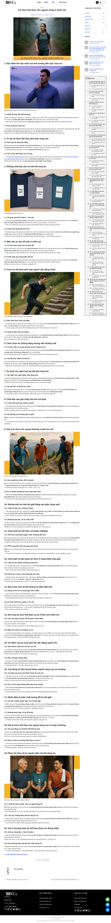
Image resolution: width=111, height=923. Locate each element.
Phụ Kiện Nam (89, 19)
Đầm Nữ (87, 32)
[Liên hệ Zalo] (107, 910)
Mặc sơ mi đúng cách (80, 901)
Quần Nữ (87, 29)
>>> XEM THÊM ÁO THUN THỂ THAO (15, 854)
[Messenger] (107, 905)
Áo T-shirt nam (78, 907)
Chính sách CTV (44, 907)
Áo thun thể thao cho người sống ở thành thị (64, 879)
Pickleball (77, 904)
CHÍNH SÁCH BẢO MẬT (96, 41)
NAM (45, 2)
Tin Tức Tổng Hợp (9, 903)
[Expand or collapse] (105, 78)
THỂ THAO (62, 2)
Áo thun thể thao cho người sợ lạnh (17, 879)
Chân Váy (88, 26)
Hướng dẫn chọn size (80, 898)
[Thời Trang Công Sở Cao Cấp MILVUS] (12, 2)
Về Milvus (7, 897)
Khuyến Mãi (7, 900)
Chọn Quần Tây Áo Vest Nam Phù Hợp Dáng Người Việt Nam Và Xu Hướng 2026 (97, 48)
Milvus (13, 839)
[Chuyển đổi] (106, 13)
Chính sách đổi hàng (45, 904)
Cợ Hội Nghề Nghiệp (10, 906)
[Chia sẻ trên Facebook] (36, 860)
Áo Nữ (87, 22)
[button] (97, 2)
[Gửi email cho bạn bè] (42, 860)
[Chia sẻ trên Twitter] (39, 860)
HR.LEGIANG (50, 14)
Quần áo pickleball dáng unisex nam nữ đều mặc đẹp (97, 56)
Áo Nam (87, 13)
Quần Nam (88, 16)
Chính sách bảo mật (45, 901)
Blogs (42, 7)
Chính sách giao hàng (45, 898)
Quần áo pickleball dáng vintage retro (96, 69)
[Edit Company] (107, 899)
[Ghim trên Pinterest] (45, 860)
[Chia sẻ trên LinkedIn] (48, 860)
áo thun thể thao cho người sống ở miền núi (65, 117)
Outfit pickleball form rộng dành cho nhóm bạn (96, 62)
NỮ (53, 2)
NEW (39, 2)
